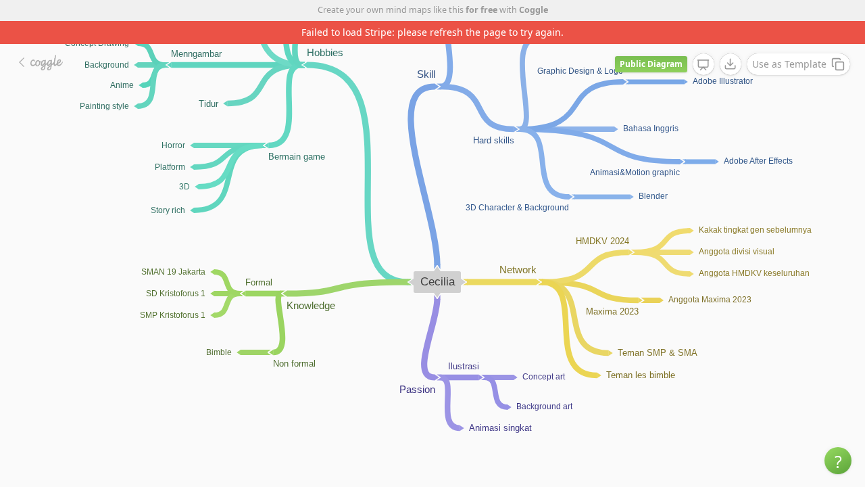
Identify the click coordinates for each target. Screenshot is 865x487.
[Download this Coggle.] (730, 64)
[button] (837, 460)
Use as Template (789, 63)
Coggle (533, 10)
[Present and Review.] (703, 65)
